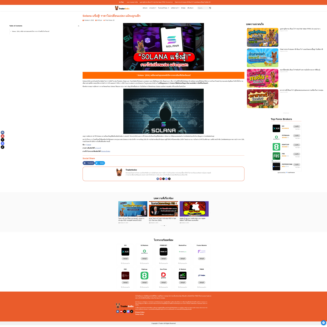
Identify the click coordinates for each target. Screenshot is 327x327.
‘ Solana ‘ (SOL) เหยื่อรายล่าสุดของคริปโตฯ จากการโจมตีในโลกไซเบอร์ (30, 31)
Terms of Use (139, 314)
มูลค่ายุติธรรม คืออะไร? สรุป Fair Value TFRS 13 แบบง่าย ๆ (300, 29)
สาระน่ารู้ (151, 8)
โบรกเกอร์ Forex (162, 8)
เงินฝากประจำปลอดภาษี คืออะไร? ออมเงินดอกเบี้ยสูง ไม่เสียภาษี (301, 49)
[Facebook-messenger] (323, 322)
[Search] (210, 7)
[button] (78, 26)
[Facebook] (158, 179)
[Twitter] (163, 179)
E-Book (183, 8)
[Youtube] (160, 179)
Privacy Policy (139, 312)
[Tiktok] (169, 179)
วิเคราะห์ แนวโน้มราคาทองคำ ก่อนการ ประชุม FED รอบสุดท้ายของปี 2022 (131, 219)
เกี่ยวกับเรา (190, 8)
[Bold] (2, 143)
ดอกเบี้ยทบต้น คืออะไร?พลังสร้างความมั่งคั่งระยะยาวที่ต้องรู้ (300, 70)
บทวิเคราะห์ (174, 8)
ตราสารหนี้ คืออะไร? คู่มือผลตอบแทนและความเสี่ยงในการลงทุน (302, 90)
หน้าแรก (145, 8)
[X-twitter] (124, 311)
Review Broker (105, 151)
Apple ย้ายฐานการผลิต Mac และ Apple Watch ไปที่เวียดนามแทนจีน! (192, 219)
